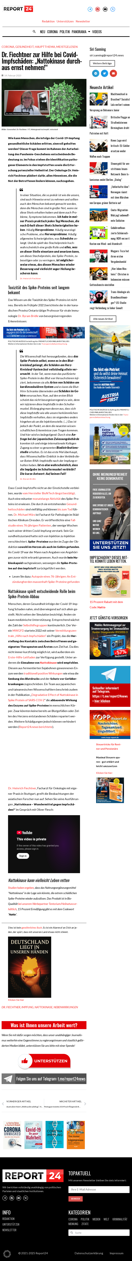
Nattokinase (48, 662)
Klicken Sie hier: (104, 772)
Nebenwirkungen (66, 1007)
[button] (34, 31)
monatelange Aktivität (47, 498)
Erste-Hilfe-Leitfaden (21, 657)
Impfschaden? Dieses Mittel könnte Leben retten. (109, 559)
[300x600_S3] (110, 406)
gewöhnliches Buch (32, 927)
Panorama (79, 31)
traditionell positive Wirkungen (43, 673)
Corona (52, 31)
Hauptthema (45, 46)
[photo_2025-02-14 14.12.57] (110, 549)
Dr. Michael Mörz (24, 514)
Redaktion (48, 21)
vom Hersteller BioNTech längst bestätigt (49, 493)
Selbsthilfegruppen (35, 625)
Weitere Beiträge (102, 63)
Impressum (116, 1253)
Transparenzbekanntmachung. (54, 344)
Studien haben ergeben (21, 887)
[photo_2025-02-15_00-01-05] (110, 463)
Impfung (27, 1007)
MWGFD (18, 630)
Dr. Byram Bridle (28, 316)
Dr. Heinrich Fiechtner (30, 278)
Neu (42, 31)
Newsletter (83, 21)
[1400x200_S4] (44, 337)
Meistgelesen (67, 46)
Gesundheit (24, 46)
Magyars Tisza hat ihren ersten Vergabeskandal (120, 256)
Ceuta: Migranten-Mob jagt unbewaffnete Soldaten (120, 215)
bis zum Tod (65, 509)
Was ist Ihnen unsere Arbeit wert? (44, 1025)
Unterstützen (65, 21)
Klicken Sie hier (16, 999)
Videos (97, 31)
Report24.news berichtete (35, 727)
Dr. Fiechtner (11, 1007)
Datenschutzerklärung (89, 1253)
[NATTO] (110, 596)
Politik (65, 31)
